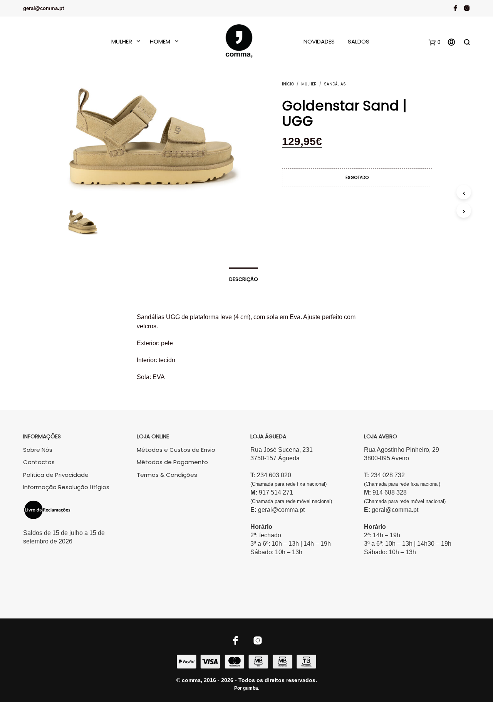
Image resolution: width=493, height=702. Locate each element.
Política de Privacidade (56, 475)
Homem (160, 41)
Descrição (243, 279)
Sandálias (335, 84)
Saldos (358, 41)
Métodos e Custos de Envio (176, 450)
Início (288, 84)
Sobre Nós (37, 450)
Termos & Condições (167, 475)
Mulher (121, 41)
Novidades (319, 41)
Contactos (39, 462)
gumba (250, 688)
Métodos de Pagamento (172, 462)
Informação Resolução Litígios (66, 487)
